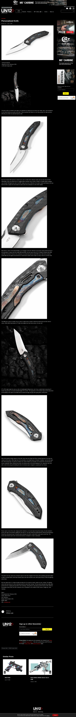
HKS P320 (7, 677)
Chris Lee (4, 23)
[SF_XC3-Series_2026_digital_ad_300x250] (66, 27)
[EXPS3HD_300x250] (66, 76)
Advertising (40, 711)
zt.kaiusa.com (7, 602)
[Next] (50, 672)
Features (24, 11)
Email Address (22, 626)
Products (29, 11)
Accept (55, 715)
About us (52, 11)
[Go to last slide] (5, 672)
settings (48, 715)
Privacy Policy (29, 642)
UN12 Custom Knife (13, 648)
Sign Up (47, 629)
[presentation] (14, 667)
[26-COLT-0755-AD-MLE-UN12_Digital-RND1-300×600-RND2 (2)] (66, 51)
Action (45, 11)
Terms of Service (36, 643)
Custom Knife (4, 648)
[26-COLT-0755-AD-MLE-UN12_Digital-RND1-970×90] (38, 2)
